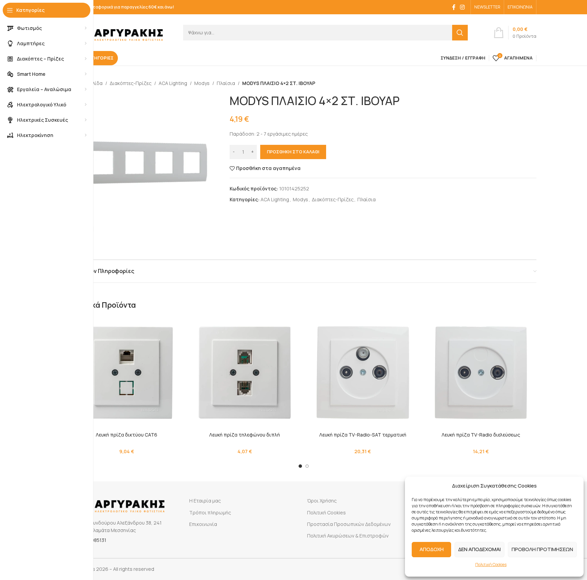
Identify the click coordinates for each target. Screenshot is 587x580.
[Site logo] (117, 32)
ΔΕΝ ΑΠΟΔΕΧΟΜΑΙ (479, 549)
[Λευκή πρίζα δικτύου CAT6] (126, 372)
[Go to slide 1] (300, 466)
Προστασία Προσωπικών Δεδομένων (349, 524)
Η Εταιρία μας (205, 500)
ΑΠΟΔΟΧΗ (432, 549)
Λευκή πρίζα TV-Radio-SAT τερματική (362, 434)
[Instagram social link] (462, 7)
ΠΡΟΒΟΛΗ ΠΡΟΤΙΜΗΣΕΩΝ (542, 549)
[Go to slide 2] (307, 466)
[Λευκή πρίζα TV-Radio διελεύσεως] (481, 372)
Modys (202, 83)
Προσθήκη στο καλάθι (293, 152)
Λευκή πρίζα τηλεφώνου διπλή (244, 434)
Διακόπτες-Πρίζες (131, 83)
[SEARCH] (460, 32)
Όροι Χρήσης (322, 500)
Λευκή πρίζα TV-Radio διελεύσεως (481, 434)
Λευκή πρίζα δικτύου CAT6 (126, 434)
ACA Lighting (173, 83)
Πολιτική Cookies (490, 564)
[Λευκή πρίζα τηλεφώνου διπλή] (245, 372)
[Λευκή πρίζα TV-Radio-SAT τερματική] (363, 372)
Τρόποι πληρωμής (210, 512)
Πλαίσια (226, 83)
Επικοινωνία (203, 524)
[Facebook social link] (454, 7)
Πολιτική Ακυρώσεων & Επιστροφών (348, 535)
